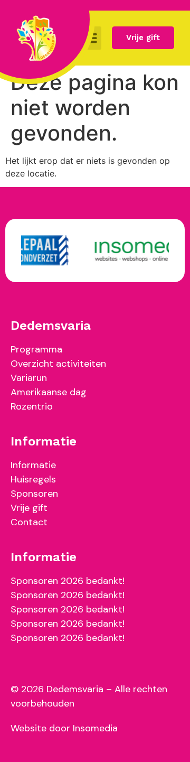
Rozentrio (32, 406)
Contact (29, 522)
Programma (36, 349)
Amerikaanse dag (49, 392)
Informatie (33, 465)
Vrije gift (29, 507)
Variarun (29, 377)
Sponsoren (34, 493)
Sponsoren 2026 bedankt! (68, 580)
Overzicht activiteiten (58, 363)
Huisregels (33, 479)
